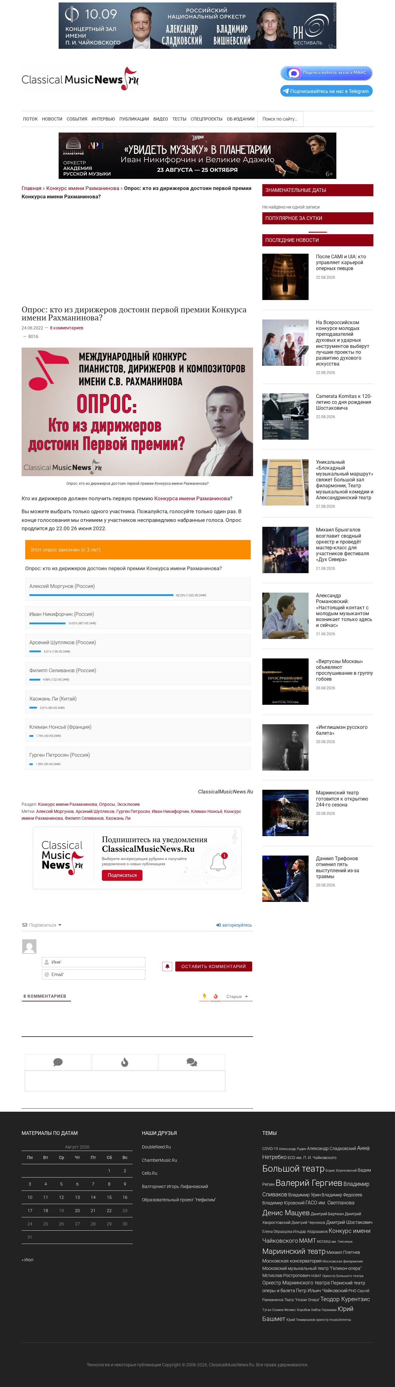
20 (77, 1210)
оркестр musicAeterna (333, 1320)
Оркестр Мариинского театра (296, 1283)
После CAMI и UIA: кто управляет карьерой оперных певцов (341, 262)
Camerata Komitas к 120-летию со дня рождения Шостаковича (344, 402)
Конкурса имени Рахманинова (192, 498)
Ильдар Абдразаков (310, 1231)
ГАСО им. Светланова (330, 1203)
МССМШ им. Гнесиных (334, 1241)
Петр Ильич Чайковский (321, 1290)
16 (125, 1197)
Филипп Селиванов (84, 818)
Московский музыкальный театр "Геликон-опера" (312, 1268)
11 (45, 1197)
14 (93, 1197)
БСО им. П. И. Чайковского (312, 1157)
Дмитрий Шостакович (349, 1222)
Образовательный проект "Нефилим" (179, 1199)
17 (29, 1210)
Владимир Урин (304, 1195)
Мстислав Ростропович (286, 1275)
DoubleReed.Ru (156, 1146)
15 (109, 1197)
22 (109, 1210)
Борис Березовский (341, 1170)
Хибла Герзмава (324, 1310)
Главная (31, 188)
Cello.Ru (149, 1173)
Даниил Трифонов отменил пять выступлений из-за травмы (337, 867)
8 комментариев (66, 327)
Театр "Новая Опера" (302, 1300)
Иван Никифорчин (170, 811)
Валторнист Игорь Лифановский (175, 1186)
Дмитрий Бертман (327, 1214)
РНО (352, 1290)
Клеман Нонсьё (206, 811)
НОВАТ (316, 1276)
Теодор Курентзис (345, 1299)
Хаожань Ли (118, 818)
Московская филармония (342, 1261)
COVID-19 (270, 1148)
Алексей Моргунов (55, 811)
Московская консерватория (292, 1261)
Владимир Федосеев (342, 1194)
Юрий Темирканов (300, 1319)
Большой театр (293, 1168)
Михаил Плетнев (343, 1252)
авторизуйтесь (236, 925)
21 (93, 1210)
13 (77, 1197)
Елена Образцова (277, 1231)
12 (61, 1197)
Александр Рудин (292, 1149)
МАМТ (307, 1240)
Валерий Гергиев (309, 1183)
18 (45, 1210)
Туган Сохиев (272, 1310)
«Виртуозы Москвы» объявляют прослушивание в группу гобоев (344, 670)
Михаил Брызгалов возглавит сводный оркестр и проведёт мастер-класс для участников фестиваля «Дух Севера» (342, 544)
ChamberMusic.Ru (159, 1160)
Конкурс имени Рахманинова (82, 188)
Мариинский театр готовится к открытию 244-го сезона (342, 798)
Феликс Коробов (297, 1310)
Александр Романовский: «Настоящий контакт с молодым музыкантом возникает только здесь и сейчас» (344, 610)
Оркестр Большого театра (343, 1276)
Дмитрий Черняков (308, 1222)
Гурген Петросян (133, 811)
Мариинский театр (294, 1251)
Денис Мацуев (286, 1213)
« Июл (27, 1259)
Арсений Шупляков (95, 811)
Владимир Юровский (283, 1202)
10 (29, 1197)
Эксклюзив (128, 804)
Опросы (107, 804)
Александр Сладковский (331, 1148)
